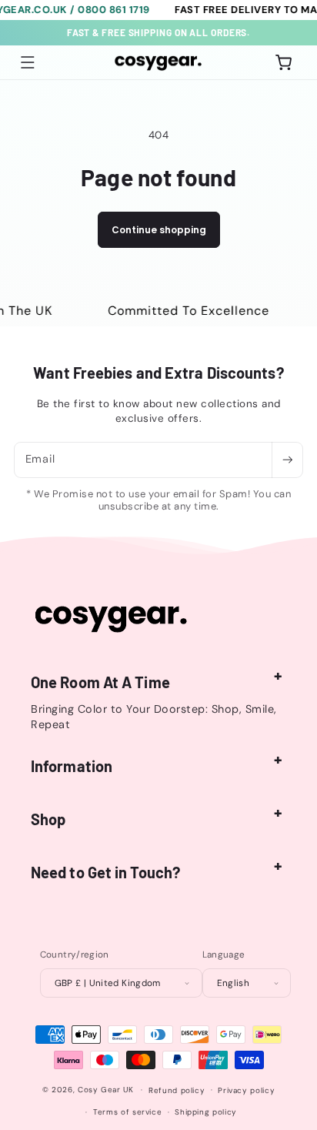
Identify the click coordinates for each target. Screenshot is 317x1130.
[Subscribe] (287, 460)
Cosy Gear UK (106, 1090)
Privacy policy (246, 1090)
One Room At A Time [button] (100, 682)
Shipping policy (205, 1112)
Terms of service (127, 1112)
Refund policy (176, 1090)
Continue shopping (159, 229)
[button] (27, 62)
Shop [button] (48, 819)
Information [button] (71, 766)
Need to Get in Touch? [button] (105, 872)
